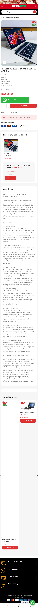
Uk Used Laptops (13, 17)
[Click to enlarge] (4, 62)
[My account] (36, 6)
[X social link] (9, 112)
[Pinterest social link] (11, 112)
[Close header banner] (35, 2)
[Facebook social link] (7, 112)
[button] (10, 547)
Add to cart (23, 105)
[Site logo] (19, 6)
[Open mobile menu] (2, 6)
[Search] (34, 11)
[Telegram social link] (16, 112)
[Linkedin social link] (14, 112)
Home (3, 17)
